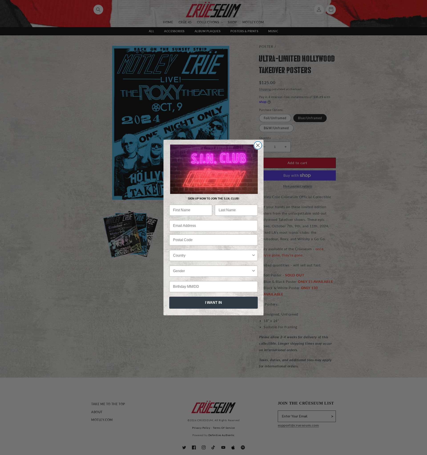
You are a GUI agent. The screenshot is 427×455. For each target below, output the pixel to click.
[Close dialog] (258, 145)
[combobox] (212, 255)
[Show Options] (253, 255)
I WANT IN (213, 302)
